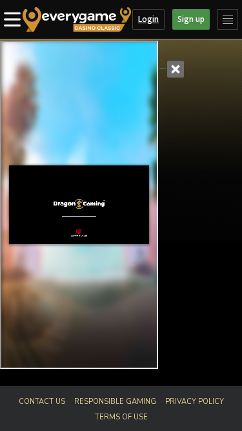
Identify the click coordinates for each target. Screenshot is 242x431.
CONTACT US (42, 401)
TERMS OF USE (121, 417)
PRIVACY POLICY (194, 401)
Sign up (191, 19)
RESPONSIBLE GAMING (115, 401)
